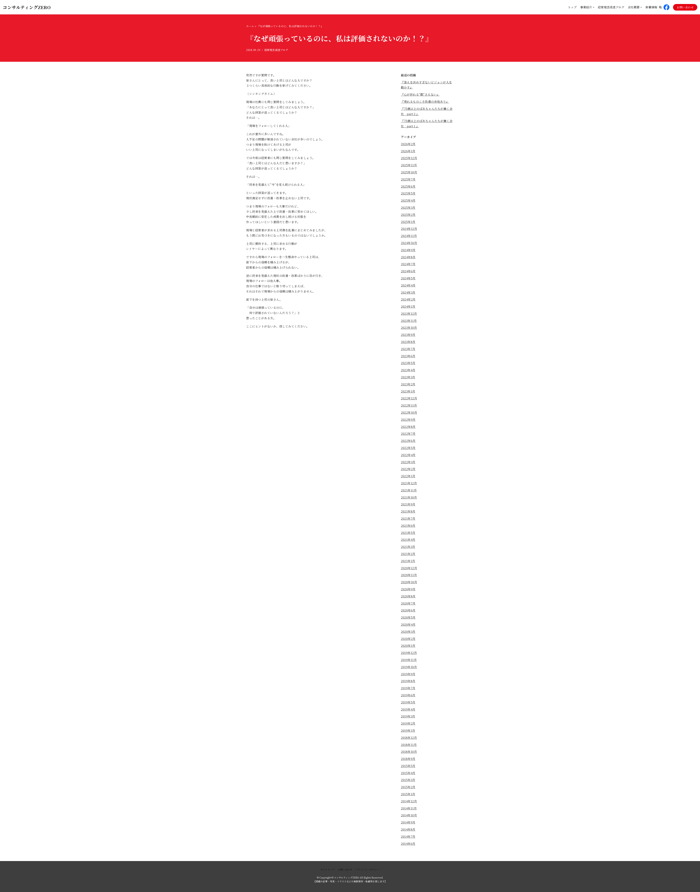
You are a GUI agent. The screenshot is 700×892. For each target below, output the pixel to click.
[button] (660, 7)
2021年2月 (408, 554)
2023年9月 (408, 335)
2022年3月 (408, 462)
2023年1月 (408, 391)
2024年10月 (409, 243)
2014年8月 (408, 829)
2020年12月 (409, 568)
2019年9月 (408, 674)
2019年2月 (408, 723)
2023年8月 (408, 342)
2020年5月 (408, 617)
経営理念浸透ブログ (611, 7)
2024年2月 (408, 299)
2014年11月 (409, 808)
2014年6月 (408, 844)
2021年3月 (408, 547)
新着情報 (651, 7)
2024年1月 (408, 306)
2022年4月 (408, 455)
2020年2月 (408, 639)
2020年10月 (409, 582)
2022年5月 (408, 448)
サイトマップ (327, 869)
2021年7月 (408, 518)
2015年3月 (408, 780)
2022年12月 (409, 398)
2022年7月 (408, 434)
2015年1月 (408, 794)
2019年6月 (408, 695)
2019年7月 (408, 688)
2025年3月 (408, 207)
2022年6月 (408, 441)
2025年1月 (408, 222)
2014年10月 (409, 815)
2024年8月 (408, 257)
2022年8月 (408, 427)
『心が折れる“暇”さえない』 (420, 94)
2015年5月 (408, 766)
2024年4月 (408, 285)
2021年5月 (408, 533)
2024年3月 (408, 292)
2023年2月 (408, 384)
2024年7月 (408, 264)
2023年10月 (409, 328)
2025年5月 (408, 193)
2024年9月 (408, 250)
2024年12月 (409, 229)
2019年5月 (408, 702)
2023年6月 (408, 356)
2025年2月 (408, 215)
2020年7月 (408, 603)
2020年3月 (408, 632)
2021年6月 (408, 526)
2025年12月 (409, 158)
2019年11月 (409, 660)
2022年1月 (408, 476)
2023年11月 (409, 321)
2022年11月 (409, 405)
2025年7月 (408, 179)
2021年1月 (408, 561)
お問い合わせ (685, 7)
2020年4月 (408, 624)
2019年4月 (408, 709)
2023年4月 (408, 370)
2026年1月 (408, 151)
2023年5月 (408, 363)
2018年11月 (409, 745)
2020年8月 (408, 596)
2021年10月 (409, 497)
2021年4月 (408, 540)
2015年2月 (408, 787)
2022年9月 (408, 419)
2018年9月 (408, 759)
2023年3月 (408, 377)
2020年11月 (409, 575)
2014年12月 (409, 801)
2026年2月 (408, 144)
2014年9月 (408, 822)
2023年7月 (408, 349)
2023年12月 (409, 313)
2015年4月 (408, 773)
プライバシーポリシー (368, 869)
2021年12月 (409, 483)
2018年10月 (409, 752)
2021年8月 (408, 511)
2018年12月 (409, 738)
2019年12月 (409, 653)
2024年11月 (409, 236)
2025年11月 (409, 165)
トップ (572, 7)
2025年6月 (408, 186)
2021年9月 (408, 504)
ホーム (250, 26)
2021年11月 (409, 490)
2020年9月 (408, 589)
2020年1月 (408, 646)
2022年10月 (409, 412)
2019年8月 (408, 681)
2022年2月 (408, 469)
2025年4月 (408, 200)
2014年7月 (408, 836)
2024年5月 (408, 278)
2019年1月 (408, 730)
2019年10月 (409, 667)
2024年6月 (408, 271)
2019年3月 (408, 716)
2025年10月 (409, 172)
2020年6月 (408, 610)
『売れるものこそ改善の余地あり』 (425, 101)
